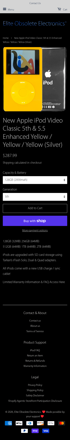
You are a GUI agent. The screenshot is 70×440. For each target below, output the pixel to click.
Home (6, 38)
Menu (10, 9)
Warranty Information (35, 366)
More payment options (35, 230)
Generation (10, 189)
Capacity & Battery (14, 172)
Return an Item (35, 355)
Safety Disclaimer (35, 395)
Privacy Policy (35, 385)
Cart (65, 9)
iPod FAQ (35, 350)
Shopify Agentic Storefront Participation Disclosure (35, 401)
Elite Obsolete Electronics (27, 412)
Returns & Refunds (35, 361)
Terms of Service (35, 331)
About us (35, 326)
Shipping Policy (35, 390)
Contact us (35, 320)
